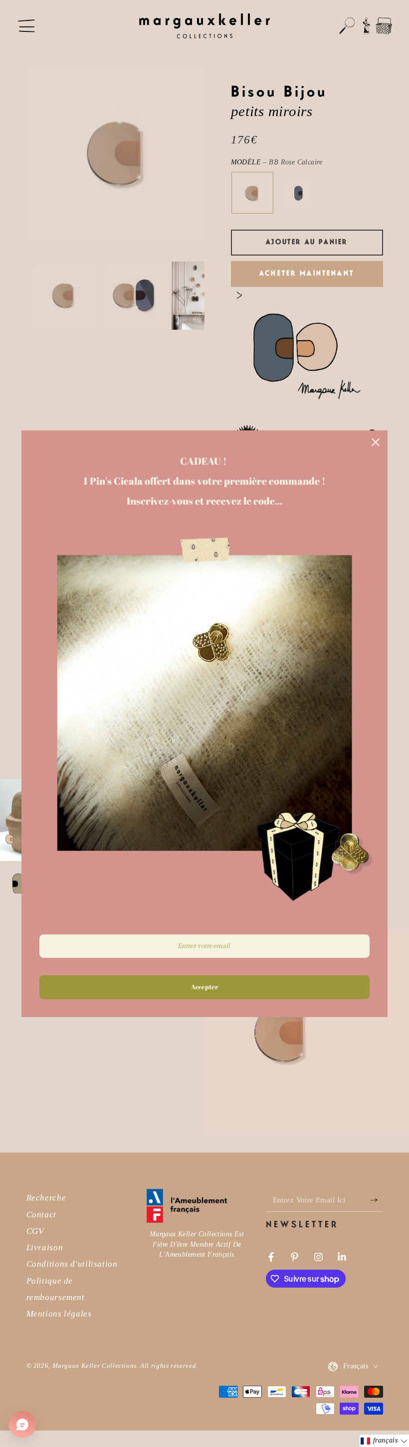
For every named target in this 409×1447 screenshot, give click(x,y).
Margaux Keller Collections (94, 1365)
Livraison (44, 1247)
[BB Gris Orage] (298, 193)
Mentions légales (59, 1313)
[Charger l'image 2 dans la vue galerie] (135, 296)
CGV (35, 1231)
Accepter (204, 986)
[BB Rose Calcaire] (252, 193)
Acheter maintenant (306, 273)
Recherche (46, 1197)
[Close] (376, 442)
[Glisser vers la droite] (239, 295)
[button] (347, 25)
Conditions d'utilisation (72, 1264)
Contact (41, 1214)
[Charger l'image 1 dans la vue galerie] (63, 296)
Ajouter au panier (307, 242)
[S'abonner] (377, 1199)
